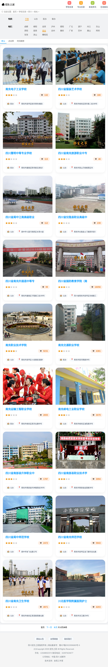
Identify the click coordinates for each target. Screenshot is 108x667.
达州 (53, 31)
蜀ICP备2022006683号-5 (69, 645)
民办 (45, 19)
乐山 (98, 26)
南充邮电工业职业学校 (71, 409)
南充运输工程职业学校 (19, 409)
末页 (55, 627)
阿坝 (98, 31)
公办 (36, 19)
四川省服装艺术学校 (70, 89)
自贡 (44, 26)
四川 (30, 12)
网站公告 (40, 639)
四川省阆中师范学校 (17, 537)
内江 (89, 26)
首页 (15, 12)
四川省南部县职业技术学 (72, 473)
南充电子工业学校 (16, 89)
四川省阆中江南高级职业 (20, 217)
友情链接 (54, 639)
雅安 (62, 31)
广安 (71, 31)
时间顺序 (20, 41)
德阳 (62, 26)
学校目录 (22, 12)
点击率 (11, 41)
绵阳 (35, 26)
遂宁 (80, 26)
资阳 (26, 31)
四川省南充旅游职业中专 (72, 153)
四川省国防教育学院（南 (72, 281)
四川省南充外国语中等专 (20, 281)
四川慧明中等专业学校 (19, 153)
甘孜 (26, 35)
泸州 (53, 26)
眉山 (89, 31)
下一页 (49, 627)
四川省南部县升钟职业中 (20, 473)
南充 (36, 12)
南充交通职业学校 (68, 345)
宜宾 (35, 31)
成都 (26, 26)
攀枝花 (45, 35)
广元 (71, 26)
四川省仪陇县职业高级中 (72, 217)
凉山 (35, 35)
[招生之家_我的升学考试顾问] (8, 4)
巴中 (80, 31)
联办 (54, 19)
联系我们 (68, 639)
